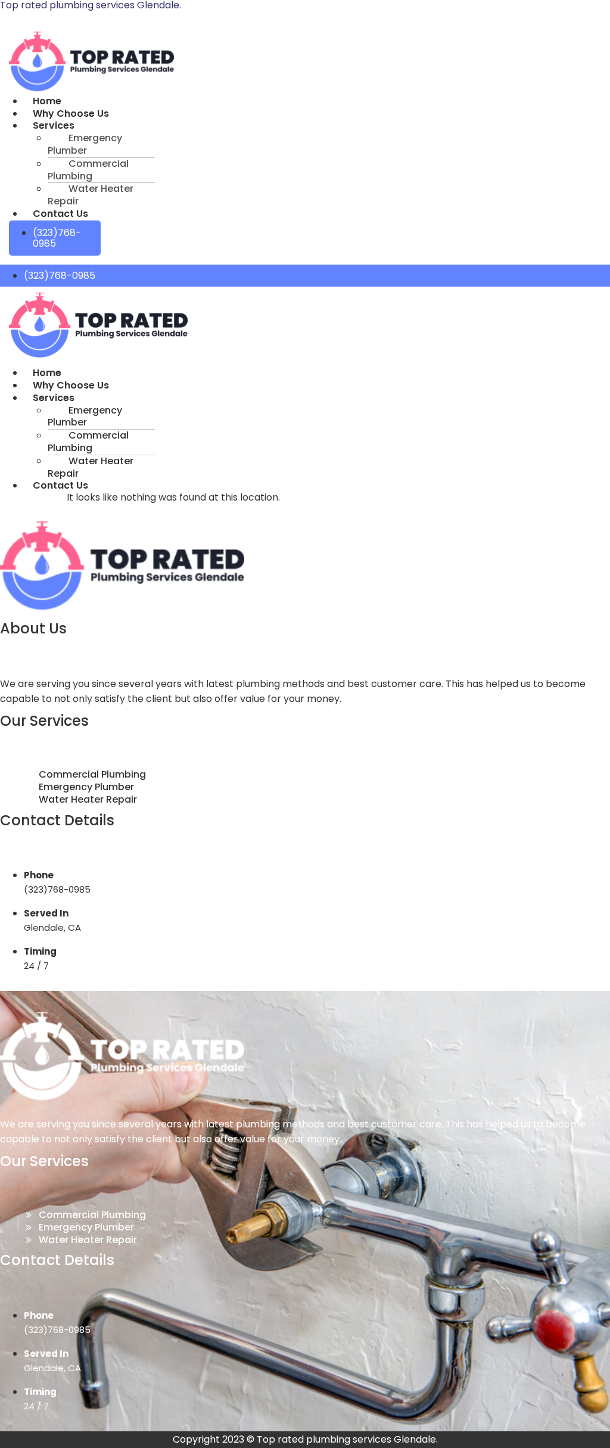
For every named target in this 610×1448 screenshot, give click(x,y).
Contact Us (60, 213)
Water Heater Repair (90, 195)
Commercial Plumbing (88, 170)
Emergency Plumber (85, 144)
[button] (168, 126)
